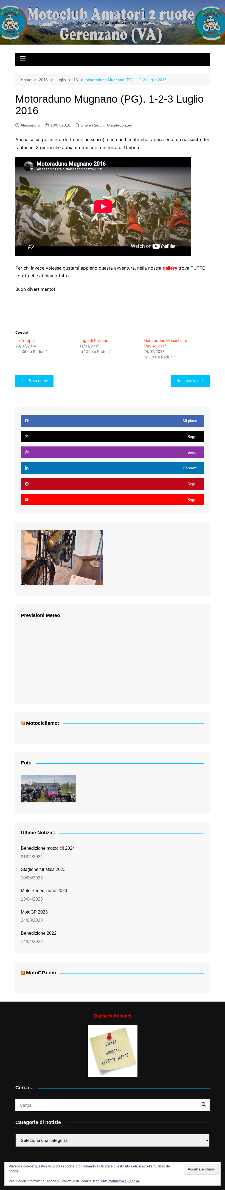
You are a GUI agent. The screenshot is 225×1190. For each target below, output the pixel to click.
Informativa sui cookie (124, 1181)
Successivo (187, 380)
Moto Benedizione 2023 (44, 890)
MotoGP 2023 (34, 912)
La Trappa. (25, 340)
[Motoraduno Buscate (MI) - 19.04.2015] (48, 788)
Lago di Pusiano (94, 340)
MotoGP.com (41, 972)
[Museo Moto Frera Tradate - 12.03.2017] (62, 557)
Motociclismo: (42, 723)
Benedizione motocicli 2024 (48, 848)
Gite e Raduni (93, 125)
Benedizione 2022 (39, 933)
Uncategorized (119, 125)
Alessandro (30, 125)
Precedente (37, 380)
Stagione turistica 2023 (43, 869)
